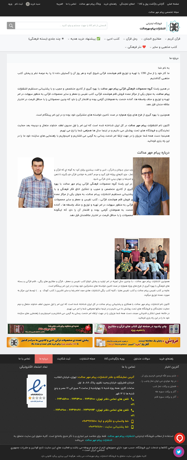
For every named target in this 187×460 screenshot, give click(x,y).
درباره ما (43, 359)
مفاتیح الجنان (152, 39)
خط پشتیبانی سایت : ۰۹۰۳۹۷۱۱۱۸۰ (111, 427)
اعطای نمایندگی (127, 4)
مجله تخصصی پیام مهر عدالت (163, 12)
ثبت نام (19, 4)
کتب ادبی (113, 39)
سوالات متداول (142, 359)
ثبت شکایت (63, 359)
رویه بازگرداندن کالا (114, 359)
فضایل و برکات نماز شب (164, 386)
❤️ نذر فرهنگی (137, 47)
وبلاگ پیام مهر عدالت (90, 4)
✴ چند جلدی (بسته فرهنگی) (46, 39)
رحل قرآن (131, 39)
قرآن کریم (174, 39)
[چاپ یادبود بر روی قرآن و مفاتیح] (137, 329)
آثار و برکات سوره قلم (165, 397)
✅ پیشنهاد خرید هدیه (85, 39)
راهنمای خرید (110, 4)
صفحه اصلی (173, 4)
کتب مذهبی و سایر (164, 47)
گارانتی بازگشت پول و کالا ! (151, 4)
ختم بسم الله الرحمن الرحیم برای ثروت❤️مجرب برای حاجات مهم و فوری (140, 375)
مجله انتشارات (87, 359)
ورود (10, 4)
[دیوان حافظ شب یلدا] (50, 329)
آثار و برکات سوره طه (165, 391)
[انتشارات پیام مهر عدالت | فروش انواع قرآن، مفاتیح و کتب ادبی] (159, 26)
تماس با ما (71, 4)
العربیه (59, 4)
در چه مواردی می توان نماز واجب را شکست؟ (154, 381)
